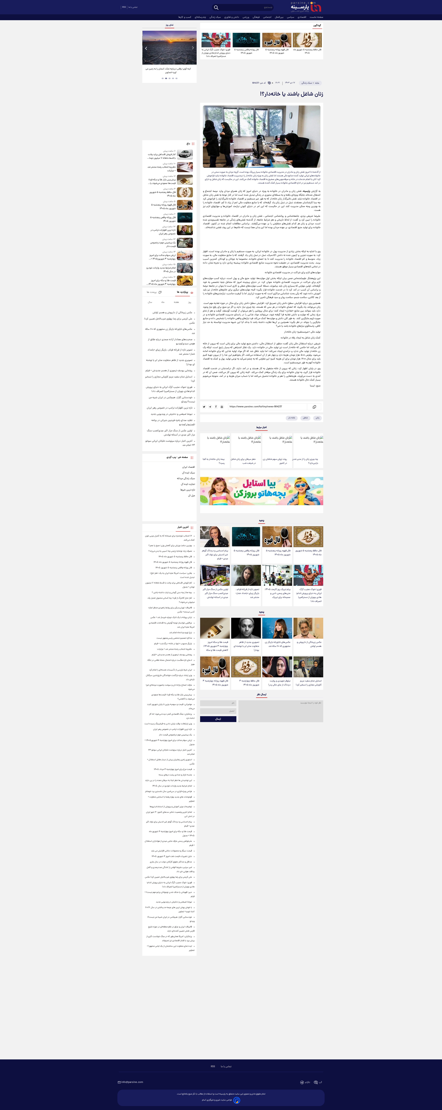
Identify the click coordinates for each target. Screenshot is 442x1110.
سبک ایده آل (188, 473)
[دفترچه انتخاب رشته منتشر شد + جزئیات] (185, 167)
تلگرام (307, 1082)
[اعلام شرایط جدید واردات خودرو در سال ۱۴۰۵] (185, 268)
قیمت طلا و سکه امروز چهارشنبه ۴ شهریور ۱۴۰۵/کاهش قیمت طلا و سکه (216, 646)
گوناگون (317, 25)
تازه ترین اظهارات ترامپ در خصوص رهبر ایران (163, 232)
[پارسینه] (304, 7)
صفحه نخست (316, 17)
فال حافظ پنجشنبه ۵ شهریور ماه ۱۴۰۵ (307, 51)
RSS (124, 7)
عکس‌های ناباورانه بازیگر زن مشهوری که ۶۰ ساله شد (277, 644)
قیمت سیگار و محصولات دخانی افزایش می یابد (171, 851)
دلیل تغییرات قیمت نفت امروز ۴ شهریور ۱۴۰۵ (172, 856)
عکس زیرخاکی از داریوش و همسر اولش (309, 644)
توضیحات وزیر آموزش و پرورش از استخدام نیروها (171, 806)
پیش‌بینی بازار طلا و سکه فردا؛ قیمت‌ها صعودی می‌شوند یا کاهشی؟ (161, 181)
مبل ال (191, 496)
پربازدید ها (182, 292)
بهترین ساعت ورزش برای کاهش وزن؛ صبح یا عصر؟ (170, 545)
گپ (320, 1082)
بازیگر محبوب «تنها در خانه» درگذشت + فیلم (173, 643)
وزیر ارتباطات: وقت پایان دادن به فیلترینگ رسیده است (168, 723)
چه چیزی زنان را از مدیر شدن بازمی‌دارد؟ (305, 461)
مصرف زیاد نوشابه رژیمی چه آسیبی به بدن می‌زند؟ (170, 551)
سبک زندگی (215, 17)
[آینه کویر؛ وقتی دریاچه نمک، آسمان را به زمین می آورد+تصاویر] (169, 48)
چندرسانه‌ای (201, 17)
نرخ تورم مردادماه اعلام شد (180, 632)
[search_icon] (216, 8)
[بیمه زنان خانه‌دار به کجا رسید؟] (215, 444)
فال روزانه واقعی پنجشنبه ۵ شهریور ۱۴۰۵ (246, 51)
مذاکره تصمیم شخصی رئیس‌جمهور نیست (174, 638)
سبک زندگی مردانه (186, 478)
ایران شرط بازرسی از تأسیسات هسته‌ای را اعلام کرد (170, 670)
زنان (317, 418)
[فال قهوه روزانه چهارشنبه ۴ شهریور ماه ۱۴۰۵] (215, 666)
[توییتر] (204, 407)
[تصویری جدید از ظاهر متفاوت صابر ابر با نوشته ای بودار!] (246, 628)
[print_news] (222, 407)
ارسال (218, 719)
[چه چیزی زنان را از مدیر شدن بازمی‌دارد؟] (308, 444)
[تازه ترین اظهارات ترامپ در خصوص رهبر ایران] (185, 230)
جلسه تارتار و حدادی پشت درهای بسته (175, 775)
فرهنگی (256, 17)
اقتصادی (302, 17)
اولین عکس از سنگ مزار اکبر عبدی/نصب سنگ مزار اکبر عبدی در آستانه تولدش (215, 593)
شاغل (305, 418)
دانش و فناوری (232, 17)
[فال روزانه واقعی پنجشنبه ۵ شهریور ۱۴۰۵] (246, 40)
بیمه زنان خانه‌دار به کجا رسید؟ (214, 461)
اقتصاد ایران (188, 467)
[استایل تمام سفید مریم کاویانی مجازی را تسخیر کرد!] (308, 666)
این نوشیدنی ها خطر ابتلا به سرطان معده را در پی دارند (168, 780)
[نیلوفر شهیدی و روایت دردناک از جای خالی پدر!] (277, 666)
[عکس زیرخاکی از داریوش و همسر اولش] (308, 628)
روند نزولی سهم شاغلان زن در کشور (275, 461)
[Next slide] (192, 48)
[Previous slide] (146, 48)
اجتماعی (267, 17)
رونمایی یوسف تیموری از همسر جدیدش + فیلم (169, 371)
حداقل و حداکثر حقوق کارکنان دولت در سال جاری (171, 862)
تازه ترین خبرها (187, 490)
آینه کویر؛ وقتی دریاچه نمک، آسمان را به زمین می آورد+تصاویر (168, 70)
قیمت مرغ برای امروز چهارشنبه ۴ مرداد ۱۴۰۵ (173, 769)
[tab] (176, 78)
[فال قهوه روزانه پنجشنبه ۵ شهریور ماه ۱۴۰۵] (276, 40)
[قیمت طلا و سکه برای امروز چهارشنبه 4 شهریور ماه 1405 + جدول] (185, 281)
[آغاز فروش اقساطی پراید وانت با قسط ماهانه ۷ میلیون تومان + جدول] (185, 155)
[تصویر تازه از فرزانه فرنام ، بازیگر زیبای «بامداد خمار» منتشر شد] (246, 575)
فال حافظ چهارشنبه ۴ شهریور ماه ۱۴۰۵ (249, 683)
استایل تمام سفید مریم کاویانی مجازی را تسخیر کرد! (308, 683)
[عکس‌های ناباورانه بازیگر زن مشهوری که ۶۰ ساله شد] (277, 628)
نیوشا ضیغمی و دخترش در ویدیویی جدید (171, 414)
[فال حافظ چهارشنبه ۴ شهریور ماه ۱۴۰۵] (246, 666)
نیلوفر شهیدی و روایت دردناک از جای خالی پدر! (279, 683)
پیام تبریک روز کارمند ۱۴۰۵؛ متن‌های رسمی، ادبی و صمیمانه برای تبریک (277, 593)
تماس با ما (132, 7)
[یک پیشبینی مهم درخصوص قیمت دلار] (185, 243)
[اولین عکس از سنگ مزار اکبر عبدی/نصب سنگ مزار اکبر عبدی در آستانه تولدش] (215, 575)
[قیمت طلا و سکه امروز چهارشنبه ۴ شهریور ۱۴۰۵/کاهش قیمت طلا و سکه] (215, 628)
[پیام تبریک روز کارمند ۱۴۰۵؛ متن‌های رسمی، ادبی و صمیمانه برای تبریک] (277, 575)
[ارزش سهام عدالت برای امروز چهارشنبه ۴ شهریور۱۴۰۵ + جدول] (185, 255)
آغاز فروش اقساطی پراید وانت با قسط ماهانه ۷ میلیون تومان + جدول (161, 156)
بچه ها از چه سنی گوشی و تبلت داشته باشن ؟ (172, 592)
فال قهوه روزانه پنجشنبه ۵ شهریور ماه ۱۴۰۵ (277, 51)
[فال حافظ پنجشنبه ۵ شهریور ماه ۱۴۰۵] (307, 40)
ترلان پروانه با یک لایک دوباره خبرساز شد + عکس (171, 617)
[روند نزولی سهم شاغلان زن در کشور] (277, 444)
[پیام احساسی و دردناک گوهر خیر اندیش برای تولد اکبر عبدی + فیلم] (215, 536)
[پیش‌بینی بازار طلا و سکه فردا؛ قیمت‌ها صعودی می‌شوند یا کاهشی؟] (185, 180)
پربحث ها (152, 292)
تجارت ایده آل (188, 484)
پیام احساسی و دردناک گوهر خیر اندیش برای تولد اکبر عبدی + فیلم (215, 555)
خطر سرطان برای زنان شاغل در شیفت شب (243, 461)
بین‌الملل (279, 17)
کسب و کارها (185, 17)
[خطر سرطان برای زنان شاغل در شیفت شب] (246, 444)
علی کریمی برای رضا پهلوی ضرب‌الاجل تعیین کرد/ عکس (168, 877)
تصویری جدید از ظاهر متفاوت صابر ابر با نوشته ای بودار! (246, 646)
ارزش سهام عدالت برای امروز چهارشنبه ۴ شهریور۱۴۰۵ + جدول (162, 257)
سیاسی (291, 17)
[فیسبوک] (216, 407)
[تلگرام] (210, 407)
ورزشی (246, 17)
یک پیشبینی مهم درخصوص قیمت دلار (162, 244)
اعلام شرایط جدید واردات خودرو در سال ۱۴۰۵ (160, 269)
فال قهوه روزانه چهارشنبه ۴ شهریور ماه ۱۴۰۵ (215, 683)
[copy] (314, 406)
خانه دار (291, 418)
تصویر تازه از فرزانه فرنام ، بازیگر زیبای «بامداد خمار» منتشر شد (247, 593)
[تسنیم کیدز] (261, 492)
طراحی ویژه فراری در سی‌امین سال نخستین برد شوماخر (168, 791)
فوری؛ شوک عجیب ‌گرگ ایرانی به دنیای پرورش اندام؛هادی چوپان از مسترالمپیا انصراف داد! (216, 53)
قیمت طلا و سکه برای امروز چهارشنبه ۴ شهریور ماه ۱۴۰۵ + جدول (161, 282)
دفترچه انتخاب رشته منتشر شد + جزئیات (161, 169)
